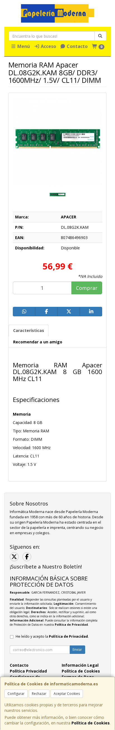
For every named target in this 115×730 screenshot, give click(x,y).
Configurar (16, 693)
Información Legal (80, 665)
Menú (23, 46)
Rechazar (39, 693)
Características (28, 330)
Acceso (48, 46)
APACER (68, 217)
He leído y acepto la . (52, 636)
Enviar (77, 649)
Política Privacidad (28, 671)
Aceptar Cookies (67, 693)
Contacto (77, 46)
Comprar (86, 288)
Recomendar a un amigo (37, 341)
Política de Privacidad (71, 625)
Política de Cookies (90, 723)
